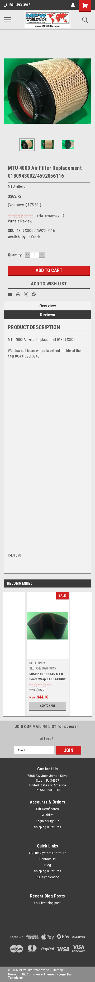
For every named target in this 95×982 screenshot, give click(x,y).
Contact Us (47, 859)
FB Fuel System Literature (47, 853)
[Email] (10, 294)
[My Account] (73, 5)
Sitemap (57, 970)
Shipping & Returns (47, 827)
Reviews (47, 314)
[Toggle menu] (7, 19)
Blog (47, 865)
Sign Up (53, 821)
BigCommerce (32, 974)
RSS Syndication (47, 877)
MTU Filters (37, 663)
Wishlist (48, 815)
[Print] (18, 294)
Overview (47, 305)
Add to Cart (47, 705)
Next (87, 91)
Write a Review (20, 221)
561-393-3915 (19, 5)
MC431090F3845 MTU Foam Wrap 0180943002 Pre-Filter (47, 677)
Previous (8, 91)
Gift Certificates (47, 809)
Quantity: (15, 255)
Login (40, 821)
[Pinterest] (34, 294)
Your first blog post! (47, 903)
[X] (26, 294)
